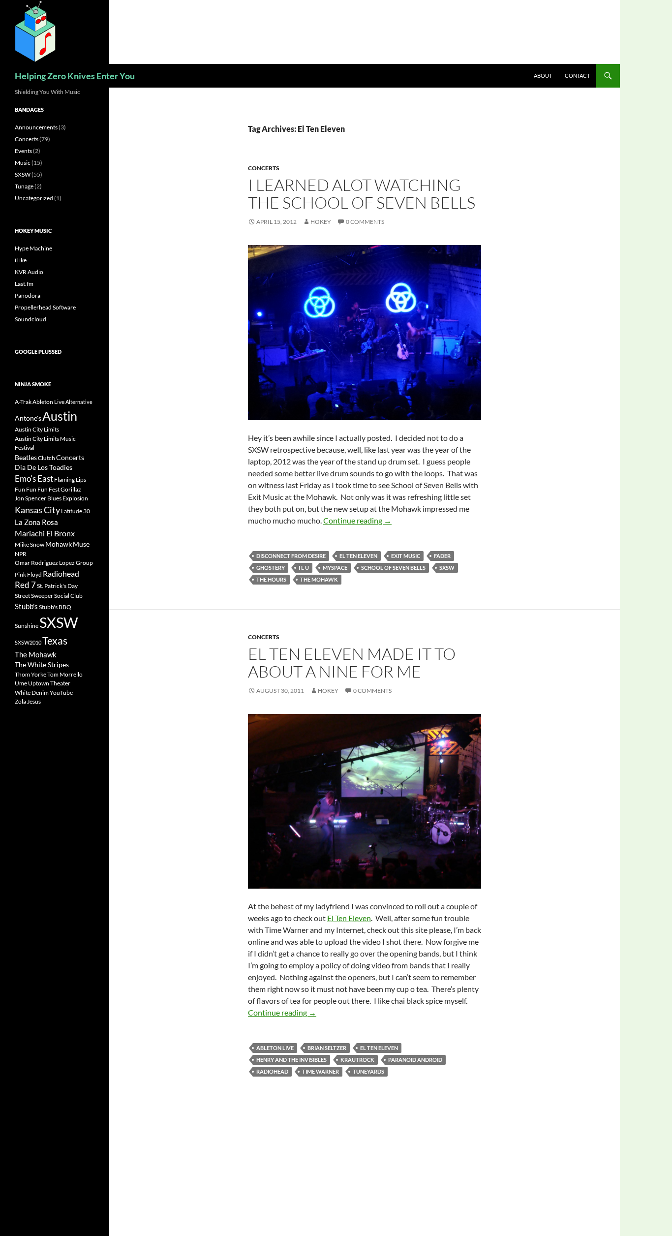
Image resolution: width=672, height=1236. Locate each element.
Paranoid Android (415, 1059)
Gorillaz (71, 489)
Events (23, 150)
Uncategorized (34, 198)
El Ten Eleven (358, 556)
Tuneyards (368, 1071)
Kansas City (37, 509)
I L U (304, 567)
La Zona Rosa (36, 522)
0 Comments (365, 221)
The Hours (271, 579)
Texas (54, 640)
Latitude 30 (75, 511)
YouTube (61, 692)
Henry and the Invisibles (291, 1059)
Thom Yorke (30, 674)
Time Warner (320, 1071)
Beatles (26, 457)
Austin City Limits (37, 429)
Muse (81, 544)
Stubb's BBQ (55, 607)
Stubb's (26, 606)
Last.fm (24, 283)
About (543, 75)
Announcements (36, 127)
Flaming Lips (70, 479)
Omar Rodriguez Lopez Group (54, 562)
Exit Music (405, 556)
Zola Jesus (28, 701)
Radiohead (272, 1071)
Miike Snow (29, 544)
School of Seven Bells (393, 567)
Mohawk (58, 544)
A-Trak (23, 401)
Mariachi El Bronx (45, 533)
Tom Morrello (65, 674)
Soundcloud (30, 319)
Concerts (263, 168)
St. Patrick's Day (57, 585)
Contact (577, 75)
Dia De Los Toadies (43, 467)
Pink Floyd (28, 574)
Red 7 (25, 585)
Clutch (46, 458)
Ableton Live (275, 1048)
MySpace (335, 567)
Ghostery (270, 567)
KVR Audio (29, 272)
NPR (21, 553)
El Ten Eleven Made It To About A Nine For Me (352, 662)
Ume (21, 683)
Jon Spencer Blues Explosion (51, 498)
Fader (442, 556)
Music (23, 162)
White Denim (32, 692)
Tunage (24, 186)
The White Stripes (42, 664)
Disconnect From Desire (291, 556)
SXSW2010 (28, 642)
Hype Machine (33, 248)
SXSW (447, 567)
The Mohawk (319, 579)
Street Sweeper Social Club (49, 595)
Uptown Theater (49, 683)
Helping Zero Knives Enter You (75, 75)
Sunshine (26, 625)
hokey (320, 221)
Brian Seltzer (326, 1048)
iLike (21, 260)
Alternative (78, 402)
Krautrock (357, 1059)
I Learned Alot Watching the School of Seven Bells (361, 194)
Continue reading (357, 520)
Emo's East (34, 479)
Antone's (28, 418)
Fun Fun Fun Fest (37, 489)
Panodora (27, 295)
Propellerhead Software (45, 307)
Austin (59, 415)
